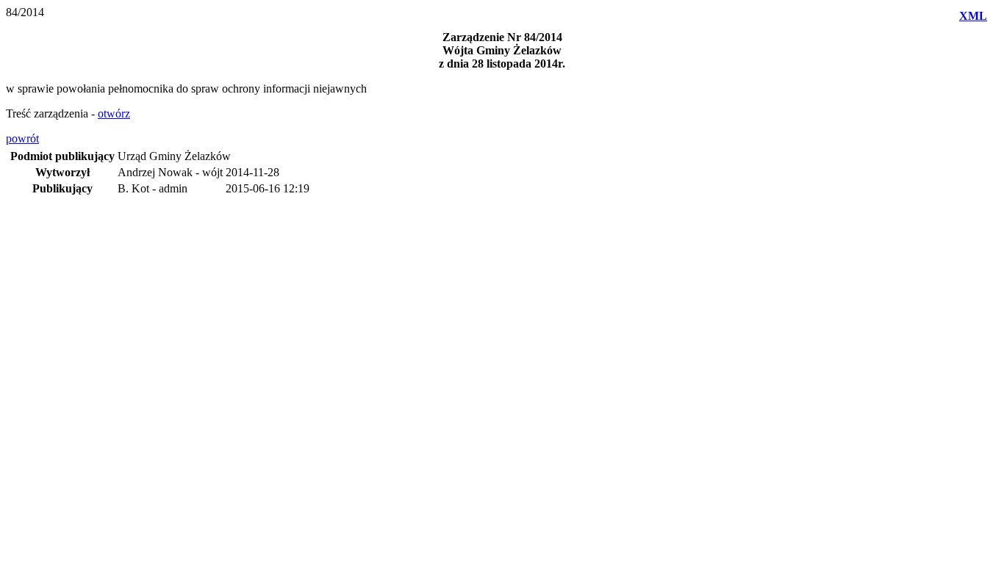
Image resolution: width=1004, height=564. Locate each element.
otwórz (114, 113)
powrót (22, 138)
